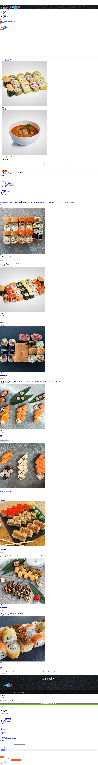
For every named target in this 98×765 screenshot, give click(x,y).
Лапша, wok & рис (6, 191)
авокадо (37, 202)
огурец (59, 202)
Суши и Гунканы (6, 187)
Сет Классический (5, 256)
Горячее (4, 190)
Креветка (11, 202)
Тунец (34, 202)
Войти (2, 756)
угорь (73, 202)
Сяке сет (2, 432)
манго (56, 202)
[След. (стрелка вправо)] (2, 764)
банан (41, 202)
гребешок (43, 202)
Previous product (6, 60)
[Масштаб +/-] (6, 762)
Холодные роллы (8, 185)
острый (61, 202)
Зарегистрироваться (16, 760)
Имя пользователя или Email (7, 745)
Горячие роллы (8, 184)
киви (50, 202)
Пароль (2, 747)
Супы (3, 192)
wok (1, 202)
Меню (7, 59)
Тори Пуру (3, 549)
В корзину (5, 170)
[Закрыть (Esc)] (1, 762)
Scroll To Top (6, 761)
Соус (28, 202)
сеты (64, 202)
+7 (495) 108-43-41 (49, 678)
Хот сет (4, 107)
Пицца (3, 189)
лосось (53, 202)
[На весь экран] (4, 762)
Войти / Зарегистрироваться (9, 738)
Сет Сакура (3, 375)
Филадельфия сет (5, 491)
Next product (5, 109)
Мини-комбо (4, 664)
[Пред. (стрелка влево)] (1, 764)
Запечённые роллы (9, 183)
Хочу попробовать (6, 173)
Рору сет (2, 315)
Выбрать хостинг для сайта (6, 693)
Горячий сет (3, 607)
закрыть (2, 175)
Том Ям (4, 156)
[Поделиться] (2, 762)
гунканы (47, 202)
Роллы (3, 181)
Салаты (4, 193)
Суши (31, 202)
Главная (4, 59)
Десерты (4, 194)
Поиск (13, 700)
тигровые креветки (68, 202)
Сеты (9, 59)
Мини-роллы (8, 182)
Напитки (4, 195)
